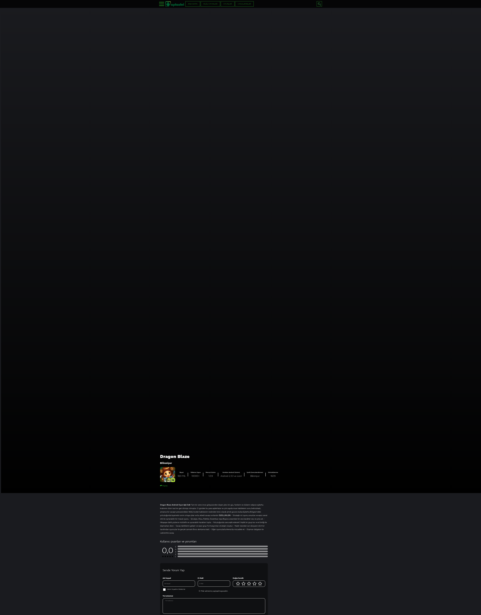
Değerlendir (238, 578)
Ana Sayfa (192, 4)
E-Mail (200, 578)
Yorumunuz (168, 596)
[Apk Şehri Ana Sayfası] (174, 4)
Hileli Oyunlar (210, 4)
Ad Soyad (167, 578)
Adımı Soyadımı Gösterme (176, 589)
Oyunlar (227, 4)
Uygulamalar (244, 4)
